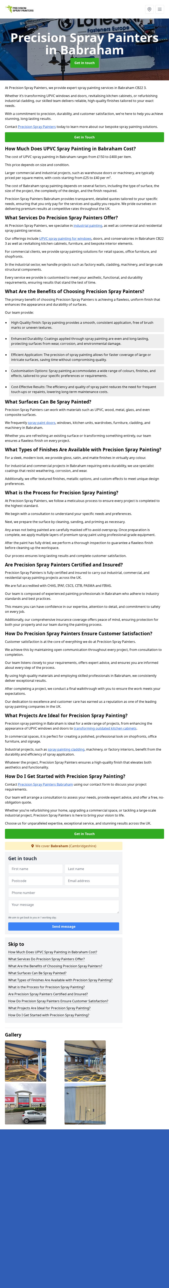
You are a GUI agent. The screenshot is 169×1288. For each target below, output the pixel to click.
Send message (63, 926)
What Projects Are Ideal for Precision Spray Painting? (49, 1008)
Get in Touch (84, 137)
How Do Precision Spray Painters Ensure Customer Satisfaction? (58, 1001)
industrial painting (88, 225)
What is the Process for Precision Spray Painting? (46, 987)
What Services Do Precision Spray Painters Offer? (46, 959)
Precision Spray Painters (37, 126)
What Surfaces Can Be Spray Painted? (37, 973)
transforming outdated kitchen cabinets (105, 728)
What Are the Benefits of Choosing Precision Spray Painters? (55, 966)
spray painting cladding (66, 749)
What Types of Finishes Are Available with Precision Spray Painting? (60, 980)
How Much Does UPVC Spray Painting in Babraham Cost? (52, 952)
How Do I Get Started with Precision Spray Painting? (48, 1015)
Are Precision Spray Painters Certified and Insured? (48, 994)
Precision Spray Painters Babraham (45, 784)
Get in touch (84, 63)
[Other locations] (149, 9)
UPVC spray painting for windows (65, 238)
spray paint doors (41, 422)
